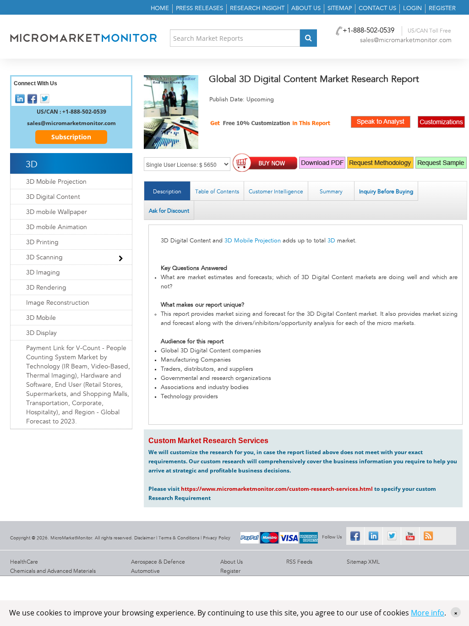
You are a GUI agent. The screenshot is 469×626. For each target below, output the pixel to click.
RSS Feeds (299, 562)
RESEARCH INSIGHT (257, 8)
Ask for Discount (169, 211)
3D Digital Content (53, 197)
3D (331, 241)
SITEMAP (339, 8)
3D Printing (42, 242)
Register (230, 571)
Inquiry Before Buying (386, 191)
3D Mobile (41, 318)
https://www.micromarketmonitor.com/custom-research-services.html (277, 489)
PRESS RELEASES (199, 8)
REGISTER (442, 8)
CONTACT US (377, 8)
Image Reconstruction (57, 303)
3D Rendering (46, 288)
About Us (231, 562)
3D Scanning (44, 257)
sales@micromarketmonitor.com (406, 40)
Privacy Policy (216, 538)
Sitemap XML (363, 562)
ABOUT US (306, 8)
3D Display (41, 333)
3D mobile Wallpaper (56, 212)
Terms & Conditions (178, 538)
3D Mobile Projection (252, 241)
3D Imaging (43, 272)
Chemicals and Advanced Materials (53, 571)
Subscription (71, 136)
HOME (160, 8)
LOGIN (412, 8)
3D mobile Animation (56, 227)
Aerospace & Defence (158, 562)
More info (427, 613)
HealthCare (24, 562)
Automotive (145, 571)
